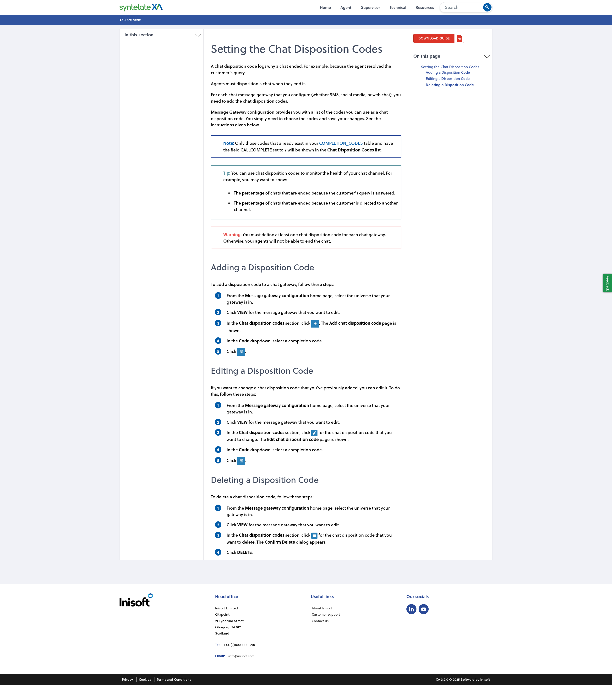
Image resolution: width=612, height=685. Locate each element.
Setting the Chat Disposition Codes (450, 66)
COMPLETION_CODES (341, 143)
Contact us (320, 620)
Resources (425, 7)
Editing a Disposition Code (448, 78)
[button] (487, 7)
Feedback (607, 283)
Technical (398, 7)
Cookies (145, 679)
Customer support (326, 614)
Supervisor (370, 7)
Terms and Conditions (174, 679)
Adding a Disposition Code (448, 72)
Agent (345, 7)
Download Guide (434, 38)
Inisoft (485, 679)
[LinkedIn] (411, 609)
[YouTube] (424, 609)
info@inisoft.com (241, 656)
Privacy (127, 679)
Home (325, 7)
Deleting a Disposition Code (450, 84)
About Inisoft (322, 608)
